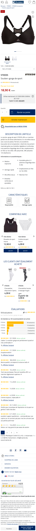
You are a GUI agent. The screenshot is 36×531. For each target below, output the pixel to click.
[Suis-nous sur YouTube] (25, 450)
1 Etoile (3, 333)
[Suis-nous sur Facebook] (15, 450)
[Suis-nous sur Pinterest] (20, 450)
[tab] (15, 51)
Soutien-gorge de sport (8, 8)
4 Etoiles (3, 325)
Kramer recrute (11, 472)
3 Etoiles (3, 328)
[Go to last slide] (2, 236)
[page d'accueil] (18, 2)
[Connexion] (6, 2)
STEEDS (9, 6)
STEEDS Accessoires (17, 6)
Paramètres (9, 529)
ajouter (10, 251)
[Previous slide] (2, 59)
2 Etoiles (3, 330)
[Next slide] (33, 59)
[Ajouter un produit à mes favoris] (33, 12)
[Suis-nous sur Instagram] (11, 450)
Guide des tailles (9, 66)
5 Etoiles (3, 322)
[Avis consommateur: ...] (12, 489)
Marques (3, 6)
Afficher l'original (8, 345)
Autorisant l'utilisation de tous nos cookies (27, 528)
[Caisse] (33, 2)
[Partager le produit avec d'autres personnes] (33, 16)
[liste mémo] (29, 2)
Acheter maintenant (19, 119)
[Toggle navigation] (2, 2)
